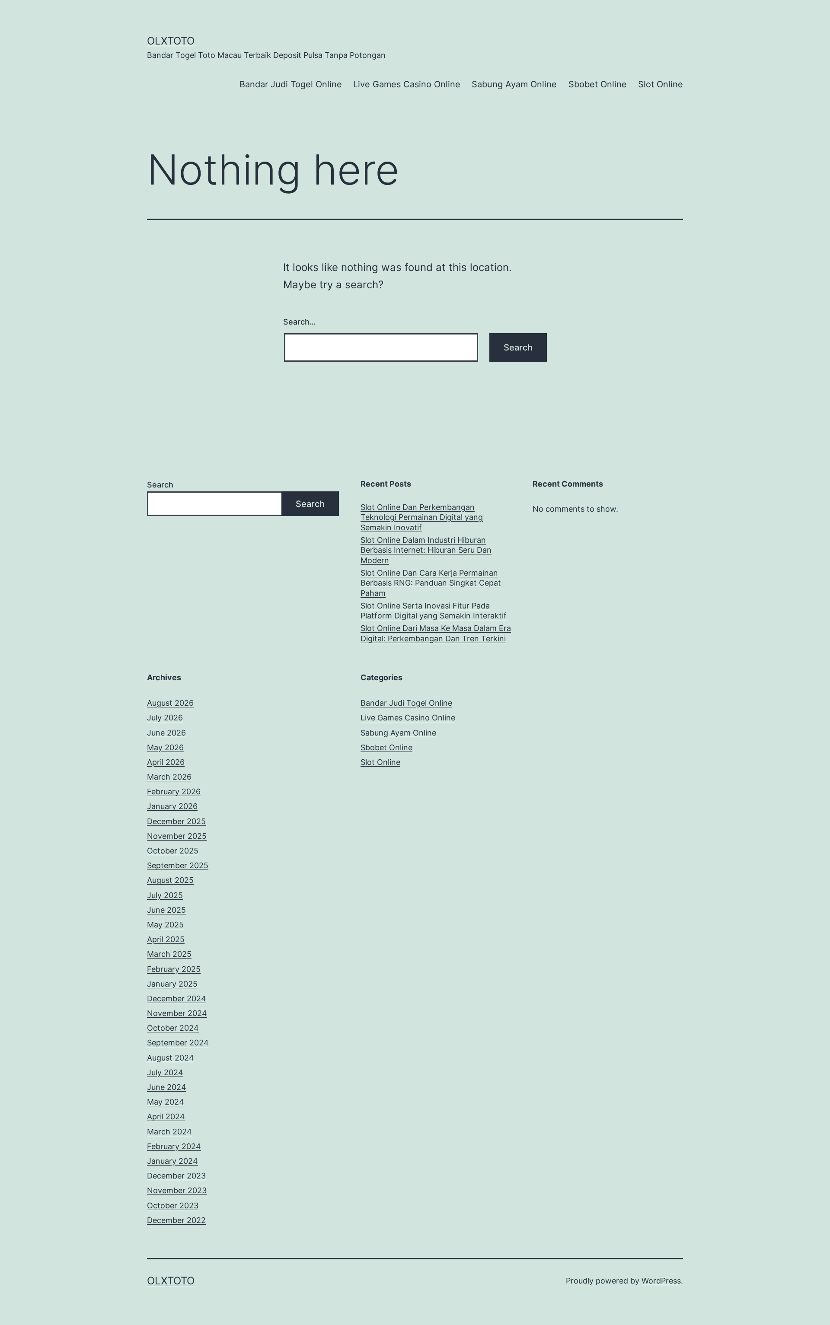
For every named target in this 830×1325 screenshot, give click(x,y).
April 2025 (166, 939)
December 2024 (176, 998)
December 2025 (176, 821)
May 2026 (165, 747)
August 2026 (170, 702)
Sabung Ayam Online (514, 84)
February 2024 (174, 1146)
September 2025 (177, 865)
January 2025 (172, 983)
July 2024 (165, 1072)
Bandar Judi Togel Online (290, 84)
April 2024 (166, 1116)
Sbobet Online (597, 84)
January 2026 (172, 806)
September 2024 (178, 1042)
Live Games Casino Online (406, 84)
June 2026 (166, 732)
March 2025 (169, 954)
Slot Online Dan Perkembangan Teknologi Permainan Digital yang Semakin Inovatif (422, 517)
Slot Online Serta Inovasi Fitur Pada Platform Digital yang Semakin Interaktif (434, 610)
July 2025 (165, 895)
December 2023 (176, 1175)
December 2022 (176, 1220)
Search (160, 484)
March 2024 (169, 1131)
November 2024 (177, 1013)
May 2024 (165, 1101)
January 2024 (172, 1161)
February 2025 (174, 969)
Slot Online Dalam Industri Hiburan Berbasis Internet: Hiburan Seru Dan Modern (426, 550)
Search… (299, 321)
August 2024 (170, 1057)
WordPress (661, 1280)
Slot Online (660, 84)
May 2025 (165, 924)
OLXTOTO (171, 41)
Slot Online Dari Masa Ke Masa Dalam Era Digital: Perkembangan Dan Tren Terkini (436, 633)
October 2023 (172, 1205)
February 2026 (174, 791)
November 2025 (177, 836)
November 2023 (177, 1190)
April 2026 (166, 762)
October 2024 (173, 1027)
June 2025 (166, 909)
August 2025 (170, 880)
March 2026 (169, 776)
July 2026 (165, 717)
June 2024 (166, 1087)
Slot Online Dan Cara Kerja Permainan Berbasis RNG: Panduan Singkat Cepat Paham (431, 583)
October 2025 (172, 850)
